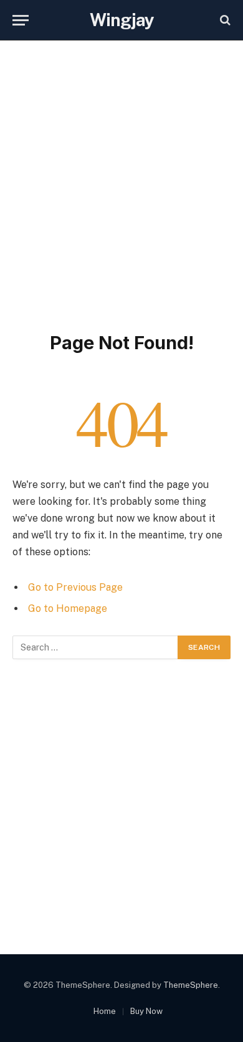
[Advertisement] (121, 183)
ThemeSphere (190, 985)
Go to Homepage (67, 608)
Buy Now (146, 1011)
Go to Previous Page (75, 587)
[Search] (224, 20)
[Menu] (20, 20)
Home (104, 1011)
